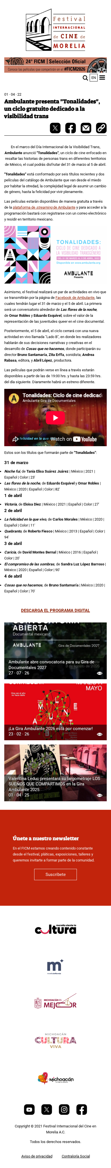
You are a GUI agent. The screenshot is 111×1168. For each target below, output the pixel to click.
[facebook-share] (71, 132)
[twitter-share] (55, 132)
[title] (55, 943)
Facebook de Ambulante (75, 297)
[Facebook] (81, 1114)
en (93, 78)
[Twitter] (47, 1114)
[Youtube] (30, 1114)
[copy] (101, 129)
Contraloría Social (76, 1156)
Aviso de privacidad (36, 1156)
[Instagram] (65, 1114)
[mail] (86, 132)
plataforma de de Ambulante (44, 207)
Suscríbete (56, 874)
